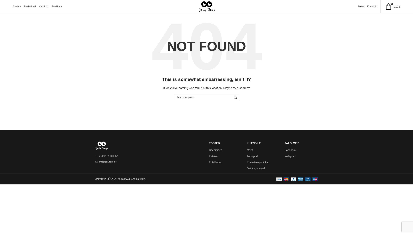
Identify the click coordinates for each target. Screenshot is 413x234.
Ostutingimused (256, 168)
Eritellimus (215, 162)
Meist (250, 150)
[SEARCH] (235, 97)
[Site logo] (206, 6)
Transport (252, 156)
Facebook (290, 150)
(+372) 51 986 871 (108, 156)
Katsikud (214, 156)
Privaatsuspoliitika (257, 162)
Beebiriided (215, 150)
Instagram (290, 156)
